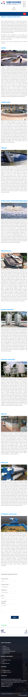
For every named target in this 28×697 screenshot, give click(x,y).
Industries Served (6, 652)
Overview (4, 646)
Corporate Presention (6, 672)
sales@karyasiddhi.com (5, 686)
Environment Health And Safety (8, 651)
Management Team (6, 649)
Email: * (2, 595)
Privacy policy (20, 695)
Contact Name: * (5, 578)
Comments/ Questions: (3, 602)
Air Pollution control (6, 660)
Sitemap (25, 695)
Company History (5, 648)
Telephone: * (4, 590)
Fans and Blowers (6, 663)
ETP (3, 661)
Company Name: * (5, 584)
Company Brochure (6, 670)
